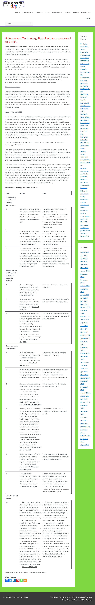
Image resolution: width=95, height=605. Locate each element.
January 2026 (84, 271)
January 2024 (84, 338)
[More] (25, 580)
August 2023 (84, 362)
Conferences (26, 13)
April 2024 (83, 332)
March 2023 (84, 375)
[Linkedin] (14, 580)
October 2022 (84, 393)
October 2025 (84, 286)
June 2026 (83, 258)
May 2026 (83, 261)
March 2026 (84, 268)
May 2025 (83, 301)
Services (38, 13)
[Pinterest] (17, 580)
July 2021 (83, 417)
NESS (48, 13)
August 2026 (84, 252)
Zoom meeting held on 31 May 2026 (85, 219)
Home (16, 13)
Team (67, 13)
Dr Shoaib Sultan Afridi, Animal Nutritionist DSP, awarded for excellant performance (85, 52)
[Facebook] (7, 580)
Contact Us (85, 13)
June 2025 (83, 298)
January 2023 (84, 378)
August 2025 (84, 295)
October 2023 (85, 353)
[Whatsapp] (21, 580)
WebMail (87, 18)
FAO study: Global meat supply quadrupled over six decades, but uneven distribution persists (84, 202)
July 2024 (83, 323)
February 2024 (85, 335)
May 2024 (83, 329)
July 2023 (83, 365)
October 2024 (85, 316)
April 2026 (83, 265)
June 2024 (83, 326)
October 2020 (84, 436)
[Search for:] (19, 23)
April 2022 (83, 399)
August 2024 (84, 320)
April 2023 (83, 372)
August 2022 (84, 396)
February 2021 (85, 427)
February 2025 (85, 307)
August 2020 (84, 445)
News (75, 13)
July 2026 (83, 255)
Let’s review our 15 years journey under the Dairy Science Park (85, 230)
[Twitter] (10, 580)
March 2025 (84, 304)
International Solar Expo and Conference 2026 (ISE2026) (85, 108)
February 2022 (85, 402)
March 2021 (84, 423)
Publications (56, 13)
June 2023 (83, 368)
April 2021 (83, 420)
